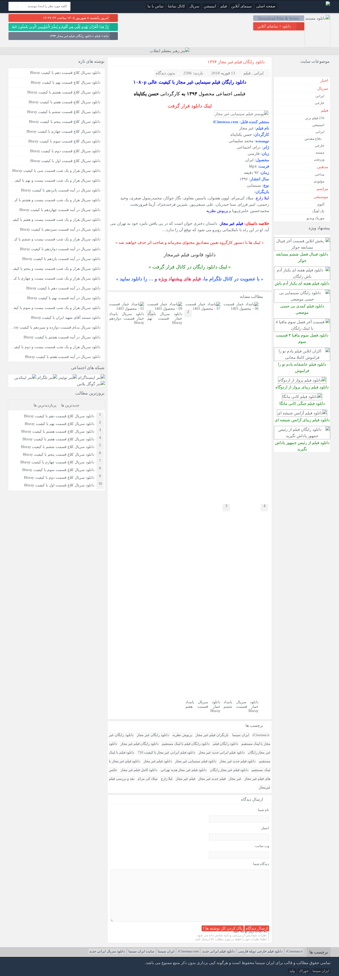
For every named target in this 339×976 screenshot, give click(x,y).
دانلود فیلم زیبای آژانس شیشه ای (302, 420)
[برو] (12, 6)
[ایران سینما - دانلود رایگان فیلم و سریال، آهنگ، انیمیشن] (328, 4)
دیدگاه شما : (260, 864)
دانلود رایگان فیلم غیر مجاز (140, 744)
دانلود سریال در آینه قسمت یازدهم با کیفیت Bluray (61, 259)
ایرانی (259, 73)
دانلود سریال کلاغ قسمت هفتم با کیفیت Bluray (64, 102)
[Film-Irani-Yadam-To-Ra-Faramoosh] (302, 357)
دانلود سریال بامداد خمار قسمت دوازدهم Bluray (126, 318)
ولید (292, 971)
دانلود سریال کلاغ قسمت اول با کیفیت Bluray (65, 161)
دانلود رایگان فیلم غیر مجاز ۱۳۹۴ (236, 62)
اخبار (324, 80)
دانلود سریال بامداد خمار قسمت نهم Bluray (164, 318)
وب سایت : (261, 846)
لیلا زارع (262, 198)
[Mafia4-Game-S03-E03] (302, 328)
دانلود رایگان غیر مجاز (153, 735)
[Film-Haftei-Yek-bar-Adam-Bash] (302, 276)
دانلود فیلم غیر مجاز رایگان (229, 770)
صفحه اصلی (265, 6)
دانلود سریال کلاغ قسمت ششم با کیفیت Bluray (63, 112)
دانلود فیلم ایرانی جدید (218, 951)
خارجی (319, 103)
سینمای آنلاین (241, 6)
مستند (319, 152)
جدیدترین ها (70, 405)
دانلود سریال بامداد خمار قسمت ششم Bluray (241, 706)
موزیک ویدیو (315, 218)
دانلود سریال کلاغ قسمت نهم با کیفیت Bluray (65, 82)
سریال (194, 6)
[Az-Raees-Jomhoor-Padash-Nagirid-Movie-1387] (302, 435)
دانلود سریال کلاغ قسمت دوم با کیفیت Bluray (65, 151)
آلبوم (320, 204)
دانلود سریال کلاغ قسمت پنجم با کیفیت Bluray (64, 122)
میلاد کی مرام (148, 779)
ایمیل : (264, 828)
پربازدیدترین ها (45, 405)
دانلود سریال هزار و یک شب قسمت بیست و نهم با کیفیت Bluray (50, 180)
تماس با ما (156, 6)
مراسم (322, 189)
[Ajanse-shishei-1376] (302, 413)
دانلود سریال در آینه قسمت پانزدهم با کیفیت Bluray (60, 190)
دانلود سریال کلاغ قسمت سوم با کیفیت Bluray (64, 141)
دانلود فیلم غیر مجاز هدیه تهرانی (183, 770)
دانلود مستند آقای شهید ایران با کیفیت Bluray (65, 318)
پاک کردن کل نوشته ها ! (222, 928)
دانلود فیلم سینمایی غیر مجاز (195, 761)
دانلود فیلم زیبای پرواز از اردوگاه (302, 387)
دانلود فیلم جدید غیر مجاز (238, 761)
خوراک (304, 971)
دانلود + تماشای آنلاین (274, 26)
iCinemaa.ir (261, 735)
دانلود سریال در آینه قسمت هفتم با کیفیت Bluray (62, 357)
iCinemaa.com (188, 951)
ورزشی (319, 159)
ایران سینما (240, 735)
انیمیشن (210, 6)
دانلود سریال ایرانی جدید (107, 951)
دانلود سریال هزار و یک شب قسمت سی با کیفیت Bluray (56, 171)
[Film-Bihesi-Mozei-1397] (302, 299)
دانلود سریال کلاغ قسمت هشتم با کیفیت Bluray (63, 92)
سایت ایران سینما (141, 951)
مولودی (319, 181)
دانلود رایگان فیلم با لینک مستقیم (185, 744)
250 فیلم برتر (314, 118)
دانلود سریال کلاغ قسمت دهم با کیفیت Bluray (65, 73)
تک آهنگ (318, 211)
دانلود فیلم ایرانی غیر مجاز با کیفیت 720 (166, 752)
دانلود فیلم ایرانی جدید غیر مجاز (222, 752)
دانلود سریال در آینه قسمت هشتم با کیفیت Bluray (62, 337)
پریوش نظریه (217, 210)
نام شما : (262, 810)
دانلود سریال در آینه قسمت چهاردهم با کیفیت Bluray (59, 210)
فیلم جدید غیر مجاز (211, 779)
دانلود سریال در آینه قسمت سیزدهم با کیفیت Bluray (60, 229)
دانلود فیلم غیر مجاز (158, 761)
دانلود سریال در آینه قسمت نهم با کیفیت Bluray (63, 298)
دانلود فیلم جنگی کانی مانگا (302, 403)
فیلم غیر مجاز (185, 779)
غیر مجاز (235, 779)
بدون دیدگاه (165, 73)
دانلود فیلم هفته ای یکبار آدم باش (302, 283)
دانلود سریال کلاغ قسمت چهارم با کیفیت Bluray (63, 131)
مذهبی (322, 167)
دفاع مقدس (313, 139)
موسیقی (321, 197)
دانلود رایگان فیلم (225, 744)
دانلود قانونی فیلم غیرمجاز (190, 254)
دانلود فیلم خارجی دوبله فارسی (260, 951)
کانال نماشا (176, 6)
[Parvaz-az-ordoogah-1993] (302, 380)
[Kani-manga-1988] (302, 396)
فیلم (223, 6)
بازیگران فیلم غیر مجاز (212, 735)
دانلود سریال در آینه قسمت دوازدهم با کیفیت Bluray (60, 249)
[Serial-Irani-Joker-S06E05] (302, 247)
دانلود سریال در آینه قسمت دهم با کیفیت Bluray (63, 288)
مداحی (319, 174)
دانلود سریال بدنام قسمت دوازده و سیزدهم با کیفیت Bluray (54, 327)
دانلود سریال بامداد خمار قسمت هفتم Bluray (202, 706)
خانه (106, 36)
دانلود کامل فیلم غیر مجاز (139, 770)
